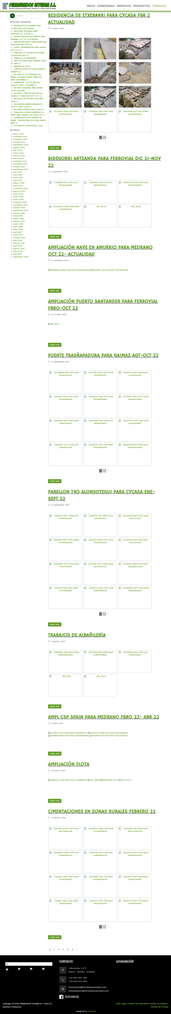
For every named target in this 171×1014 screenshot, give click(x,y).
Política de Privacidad (138, 1003)
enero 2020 (18, 199)
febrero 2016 (19, 243)
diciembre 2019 (20, 202)
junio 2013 (17, 251)
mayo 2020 (18, 197)
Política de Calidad (158, 1003)
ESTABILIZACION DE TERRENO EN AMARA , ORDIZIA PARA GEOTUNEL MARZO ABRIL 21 (28, 120)
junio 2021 (17, 175)
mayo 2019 (18, 216)
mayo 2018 (18, 229)
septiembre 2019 (20, 210)
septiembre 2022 (20, 145)
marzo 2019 (18, 218)
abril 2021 (17, 180)
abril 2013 (17, 254)
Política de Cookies (159, 1007)
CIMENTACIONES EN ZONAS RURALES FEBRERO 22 (102, 812)
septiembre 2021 (20, 169)
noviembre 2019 (20, 205)
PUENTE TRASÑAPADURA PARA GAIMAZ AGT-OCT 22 (103, 356)
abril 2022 (17, 150)
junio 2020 (18, 194)
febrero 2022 (19, 156)
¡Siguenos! (72, 996)
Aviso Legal (121, 1003)
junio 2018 (18, 227)
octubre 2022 (19, 142)
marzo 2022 (18, 153)
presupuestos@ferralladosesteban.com (88, 991)
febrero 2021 (18, 183)
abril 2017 (17, 232)
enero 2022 (18, 158)
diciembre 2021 (20, 161)
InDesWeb (92, 1011)
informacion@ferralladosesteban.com (87, 987)
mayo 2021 (18, 177)
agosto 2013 (18, 248)
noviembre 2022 (20, 139)
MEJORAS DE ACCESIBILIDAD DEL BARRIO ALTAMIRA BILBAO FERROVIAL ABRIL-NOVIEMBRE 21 (26, 77)
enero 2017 (18, 235)
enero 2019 (18, 224)
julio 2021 (17, 172)
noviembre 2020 (20, 188)
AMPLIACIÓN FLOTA (22, 66)
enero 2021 (18, 186)
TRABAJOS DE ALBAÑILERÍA (25, 58)
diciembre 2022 (20, 136)
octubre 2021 (19, 167)
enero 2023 (18, 134)
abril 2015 (17, 246)
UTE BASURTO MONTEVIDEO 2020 (28, 126)
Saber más (54, 148)
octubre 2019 (19, 207)
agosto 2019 (19, 213)
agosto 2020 (19, 191)
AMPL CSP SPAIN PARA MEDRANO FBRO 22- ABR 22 (103, 717)
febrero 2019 (19, 221)
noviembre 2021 (20, 164)
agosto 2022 (19, 147)
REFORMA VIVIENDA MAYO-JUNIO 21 (29, 109)
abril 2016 (17, 240)
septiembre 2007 (21, 257)
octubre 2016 (19, 238)
